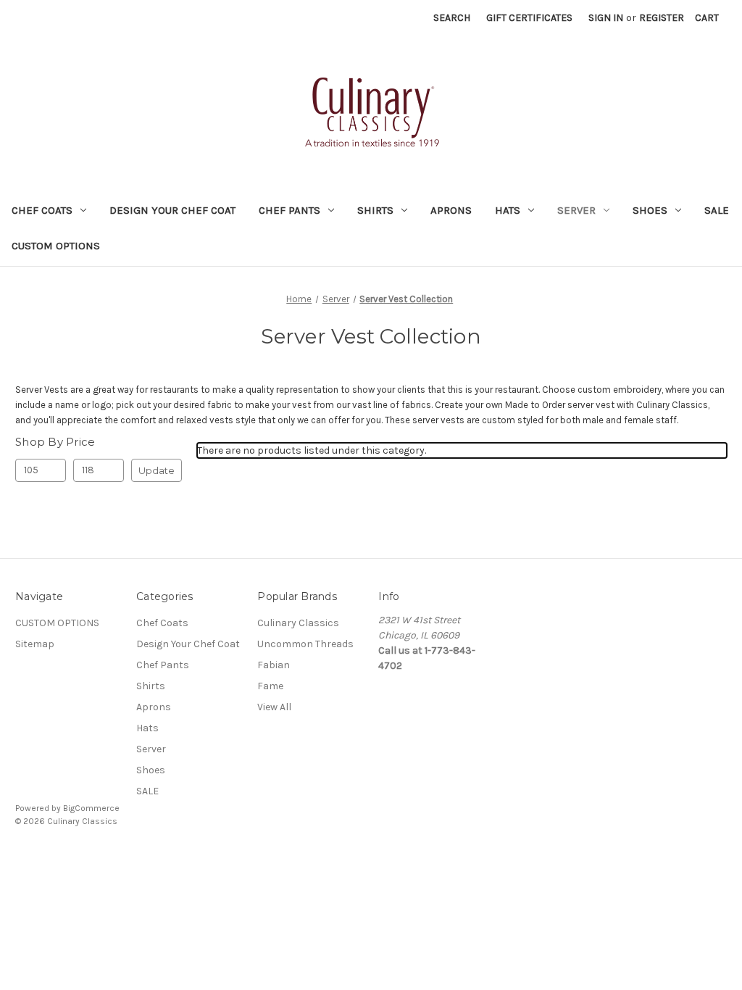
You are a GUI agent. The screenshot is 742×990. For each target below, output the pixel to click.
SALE (716, 210)
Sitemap (34, 644)
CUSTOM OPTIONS (56, 245)
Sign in (605, 18)
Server (576, 210)
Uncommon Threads (305, 644)
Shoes (650, 210)
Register (661, 18)
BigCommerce (91, 808)
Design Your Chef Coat (172, 210)
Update (156, 470)
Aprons (451, 210)
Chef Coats (42, 210)
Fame (270, 686)
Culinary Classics (298, 623)
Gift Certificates (529, 18)
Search (451, 18)
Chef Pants (289, 210)
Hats (507, 210)
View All (274, 707)
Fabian (273, 665)
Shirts (375, 210)
